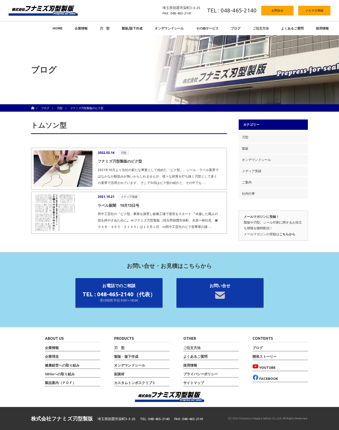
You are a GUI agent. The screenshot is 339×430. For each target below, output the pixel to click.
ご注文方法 (261, 28)
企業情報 (81, 28)
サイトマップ (193, 383)
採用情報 (322, 28)
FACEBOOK (268, 379)
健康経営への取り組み (62, 365)
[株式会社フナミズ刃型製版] (43, 10)
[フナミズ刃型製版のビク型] (63, 168)
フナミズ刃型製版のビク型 (120, 161)
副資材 (119, 374)
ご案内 (247, 182)
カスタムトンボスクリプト (135, 383)
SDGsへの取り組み (60, 374)
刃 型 (105, 28)
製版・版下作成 (126, 356)
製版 (245, 148)
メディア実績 (129, 196)
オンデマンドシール (256, 160)
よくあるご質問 (292, 28)
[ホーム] (32, 106)
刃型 (123, 152)
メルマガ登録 (314, 10)
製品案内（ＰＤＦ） (60, 383)
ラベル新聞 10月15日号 (118, 205)
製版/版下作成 (132, 28)
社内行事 (248, 193)
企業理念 (52, 356)
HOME (57, 28)
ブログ (236, 28)
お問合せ (277, 10)
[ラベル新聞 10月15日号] (63, 212)
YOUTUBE (267, 367)
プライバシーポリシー (200, 374)
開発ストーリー (265, 356)
